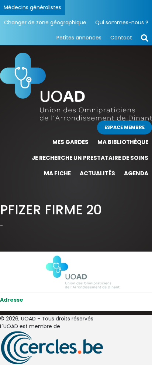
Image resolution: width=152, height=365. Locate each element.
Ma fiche (57, 173)
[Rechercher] (144, 37)
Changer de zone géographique (45, 22)
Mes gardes (70, 142)
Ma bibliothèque (122, 142)
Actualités (97, 173)
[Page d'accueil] (76, 86)
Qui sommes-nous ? (121, 22)
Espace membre (124, 127)
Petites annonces (78, 37)
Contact (121, 37)
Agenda (136, 173)
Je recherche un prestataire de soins (90, 158)
